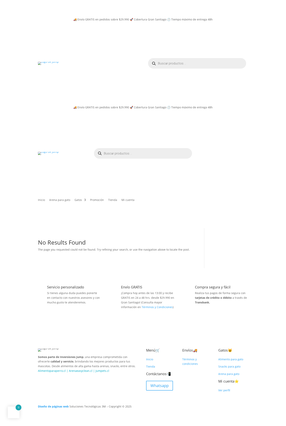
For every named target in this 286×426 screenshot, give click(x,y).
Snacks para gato (229, 366)
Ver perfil (224, 390)
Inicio (41, 200)
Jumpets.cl (102, 371)
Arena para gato (59, 200)
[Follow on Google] (57, 379)
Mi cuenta (127, 200)
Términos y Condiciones (157, 307)
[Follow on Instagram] (49, 379)
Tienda (112, 200)
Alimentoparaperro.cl (52, 371)
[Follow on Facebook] (41, 379)
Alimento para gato (230, 359)
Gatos (78, 200)
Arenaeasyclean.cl (80, 371)
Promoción (97, 200)
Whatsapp (159, 385)
